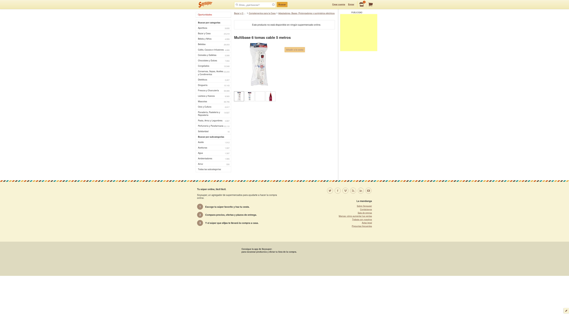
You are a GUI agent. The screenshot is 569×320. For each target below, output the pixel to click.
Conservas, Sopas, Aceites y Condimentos (214, 73)
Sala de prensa (365, 212)
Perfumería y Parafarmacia (214, 125)
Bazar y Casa (240, 13)
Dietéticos (214, 79)
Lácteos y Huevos (214, 95)
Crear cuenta (338, 4)
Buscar (282, 4)
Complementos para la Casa (262, 13)
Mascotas (214, 101)
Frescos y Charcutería (214, 90)
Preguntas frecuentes (362, 226)
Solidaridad (214, 131)
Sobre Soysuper (364, 205)
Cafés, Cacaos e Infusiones (214, 49)
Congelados (214, 65)
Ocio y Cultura (214, 106)
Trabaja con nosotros (362, 219)
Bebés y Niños (214, 38)
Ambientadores (214, 158)
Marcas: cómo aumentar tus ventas (355, 216)
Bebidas (214, 44)
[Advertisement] (358, 32)
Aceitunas (214, 147)
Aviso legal (367, 222)
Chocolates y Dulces (214, 60)
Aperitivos (214, 27)
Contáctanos (366, 209)
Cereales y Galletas (214, 55)
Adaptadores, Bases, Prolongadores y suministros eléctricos (306, 13)
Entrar (351, 4)
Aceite (214, 142)
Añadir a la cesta (294, 49)
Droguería (214, 85)
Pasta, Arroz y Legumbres (214, 120)
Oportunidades (205, 14)
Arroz (214, 163)
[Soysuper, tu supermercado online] (205, 5)
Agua (214, 153)
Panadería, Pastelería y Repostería (214, 114)
